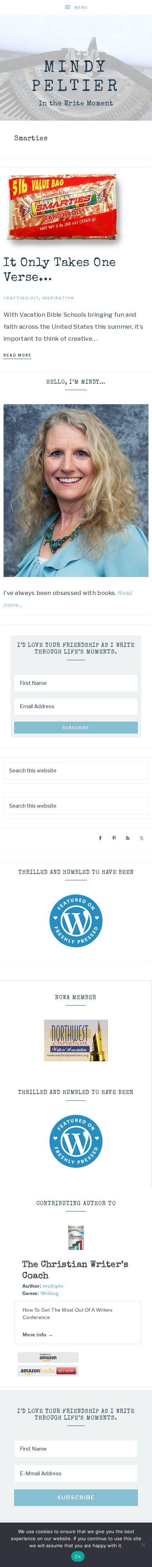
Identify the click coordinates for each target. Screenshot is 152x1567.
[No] (143, 1544)
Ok (78, 1556)
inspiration (58, 298)
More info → (38, 1334)
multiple (53, 1286)
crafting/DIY (21, 298)
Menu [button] (81, 7)
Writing (50, 1293)
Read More (17, 355)
